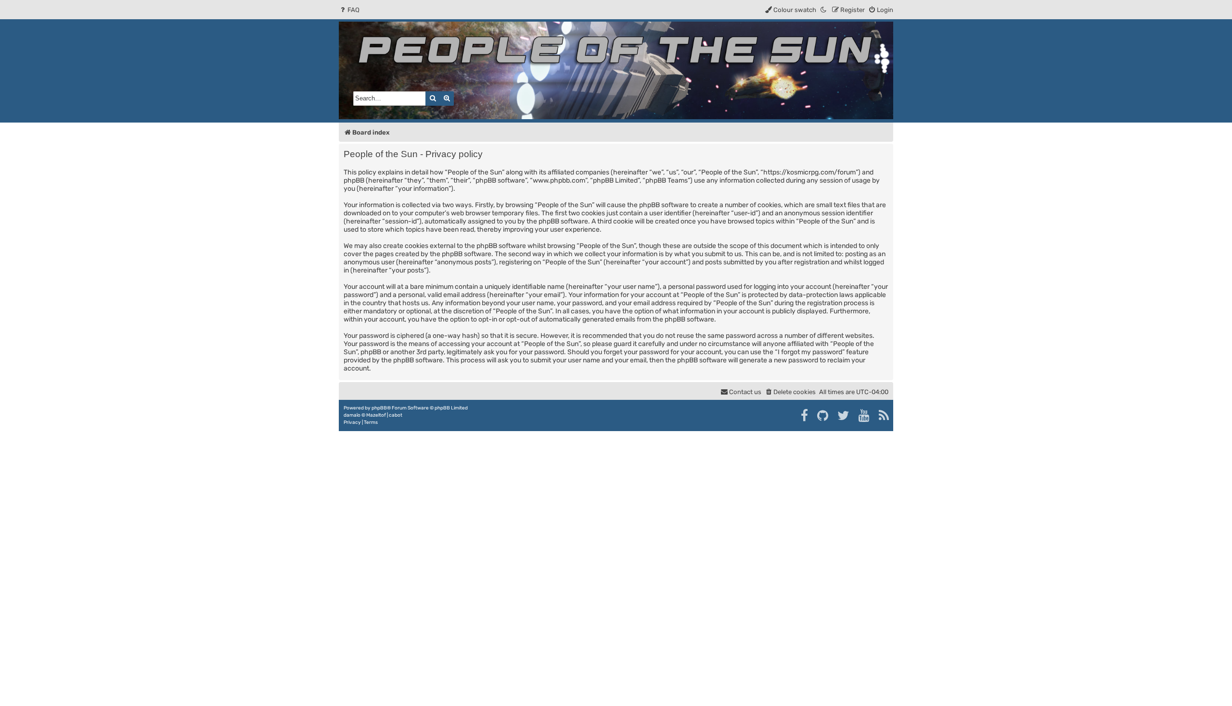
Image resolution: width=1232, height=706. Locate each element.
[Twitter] (844, 415)
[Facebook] (804, 415)
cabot (395, 415)
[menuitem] (349, 10)
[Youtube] (864, 415)
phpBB (379, 408)
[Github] (823, 415)
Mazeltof (376, 415)
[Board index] (616, 70)
